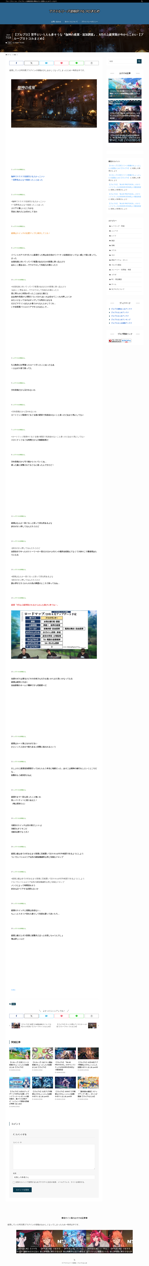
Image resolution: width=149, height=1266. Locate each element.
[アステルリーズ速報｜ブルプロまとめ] (74, 11)
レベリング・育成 (117, 226)
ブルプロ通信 (116, 265)
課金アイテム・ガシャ (119, 260)
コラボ (113, 274)
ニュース (114, 231)
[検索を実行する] (139, 61)
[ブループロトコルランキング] (114, 342)
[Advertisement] (54, 147)
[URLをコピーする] (92, 63)
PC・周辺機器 (116, 279)
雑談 (9, 42)
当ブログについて (117, 289)
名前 (14, 1173)
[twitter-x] (141, 1)
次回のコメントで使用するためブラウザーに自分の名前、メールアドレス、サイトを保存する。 (50, 1182)
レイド (113, 236)
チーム (113, 284)
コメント (17, 1142)
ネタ (113, 255)
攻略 (113, 245)
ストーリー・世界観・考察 (121, 270)
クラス (113, 250)
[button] (16, 63)
